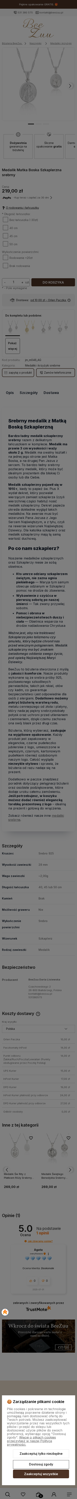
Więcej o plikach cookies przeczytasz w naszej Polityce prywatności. (31, 1440)
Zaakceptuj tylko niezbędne (41, 1454)
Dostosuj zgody (41, 1464)
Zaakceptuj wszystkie (41, 1474)
